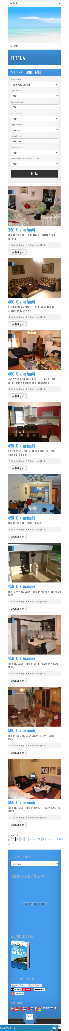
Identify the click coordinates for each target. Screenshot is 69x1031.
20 (44, 838)
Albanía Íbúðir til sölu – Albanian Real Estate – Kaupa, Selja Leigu (34, 25)
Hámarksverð (16, 135)
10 (39, 838)
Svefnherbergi (17, 101)
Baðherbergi (16, 113)
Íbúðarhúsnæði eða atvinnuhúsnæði (26, 158)
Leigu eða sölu (17, 90)
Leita (34, 174)
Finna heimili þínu (27, 72)
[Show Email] (55, 1028)
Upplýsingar (17, 252)
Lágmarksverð (17, 124)
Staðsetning (16, 79)
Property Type (17, 147)
